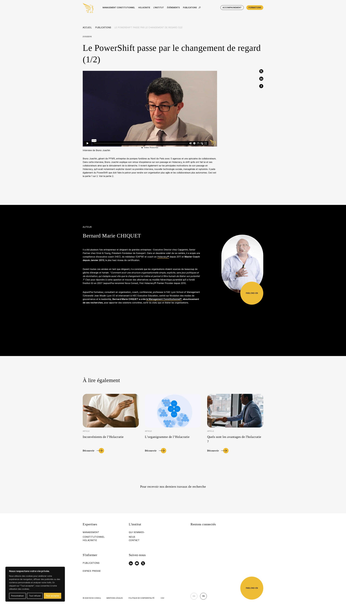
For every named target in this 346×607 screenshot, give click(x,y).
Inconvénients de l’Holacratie (103, 437)
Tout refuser (35, 596)
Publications (103, 27)
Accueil (87, 27)
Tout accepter (52, 596)
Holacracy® (163, 256)
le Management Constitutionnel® (164, 299)
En (194, 596)
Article (86, 431)
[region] (35, 584)
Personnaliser (17, 596)
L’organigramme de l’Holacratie (167, 437)
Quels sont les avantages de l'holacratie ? (234, 439)
